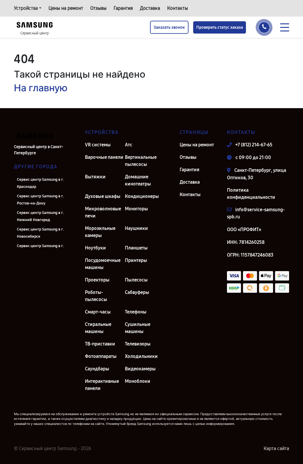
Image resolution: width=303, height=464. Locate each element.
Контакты (177, 8)
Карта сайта (276, 448)
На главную (40, 88)
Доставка (150, 8)
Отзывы (98, 8)
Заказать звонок (169, 27)
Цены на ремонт (66, 8)
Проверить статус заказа (219, 27)
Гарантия (123, 8)
